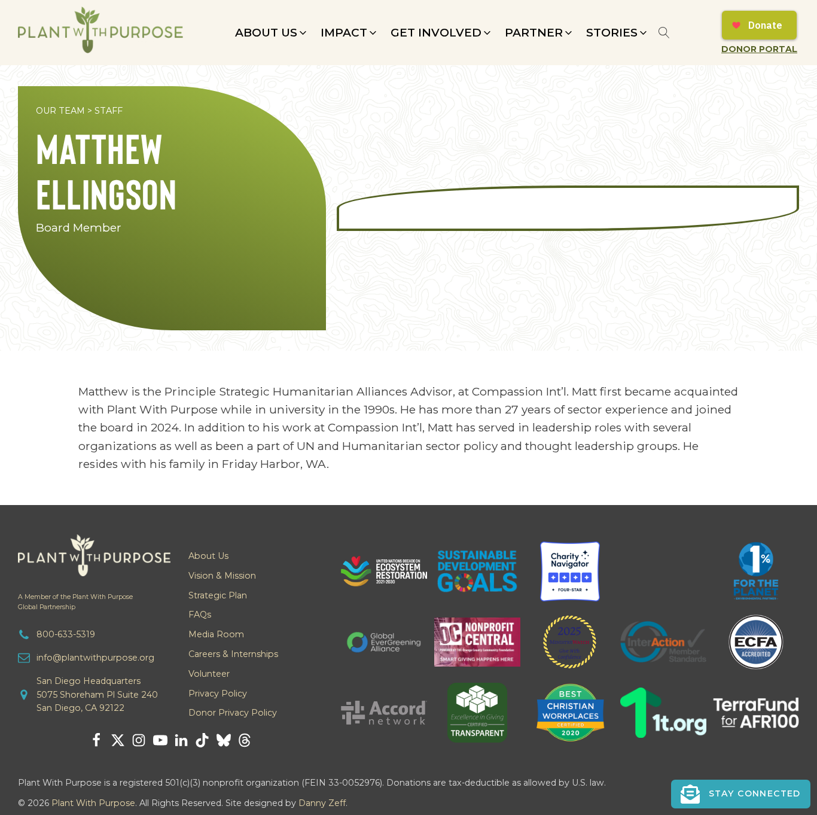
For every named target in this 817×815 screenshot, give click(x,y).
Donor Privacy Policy (232, 712)
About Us (208, 556)
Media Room (216, 634)
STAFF (108, 110)
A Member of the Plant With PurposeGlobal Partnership (75, 602)
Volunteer (209, 673)
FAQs (199, 614)
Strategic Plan (217, 595)
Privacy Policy (217, 693)
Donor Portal (759, 49)
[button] (272, 33)
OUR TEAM (60, 110)
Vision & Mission (222, 575)
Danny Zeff (322, 803)
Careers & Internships (233, 654)
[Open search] (664, 32)
